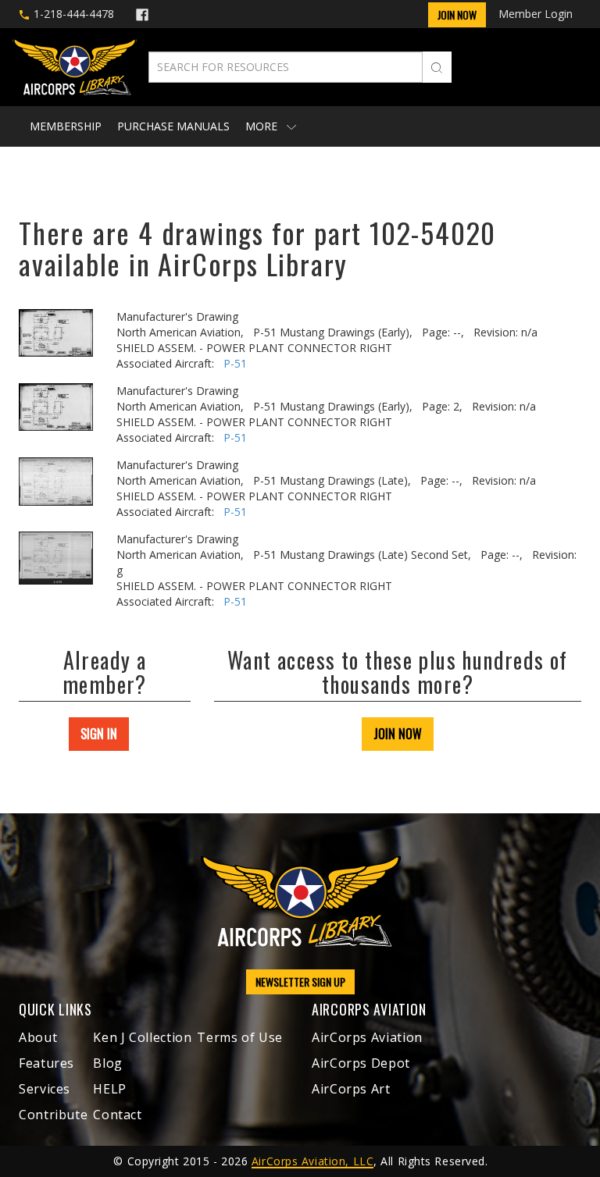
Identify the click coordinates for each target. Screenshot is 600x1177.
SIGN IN (98, 733)
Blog (108, 1063)
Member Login (535, 13)
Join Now (457, 14)
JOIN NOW (397, 733)
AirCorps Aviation (367, 1037)
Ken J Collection (142, 1037)
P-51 (235, 363)
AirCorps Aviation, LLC (312, 1161)
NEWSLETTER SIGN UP (300, 981)
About (38, 1037)
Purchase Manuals (173, 126)
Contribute (53, 1114)
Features (46, 1063)
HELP (110, 1088)
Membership (66, 126)
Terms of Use (240, 1037)
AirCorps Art (351, 1088)
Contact (117, 1114)
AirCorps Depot (361, 1063)
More (262, 126)
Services (44, 1088)
